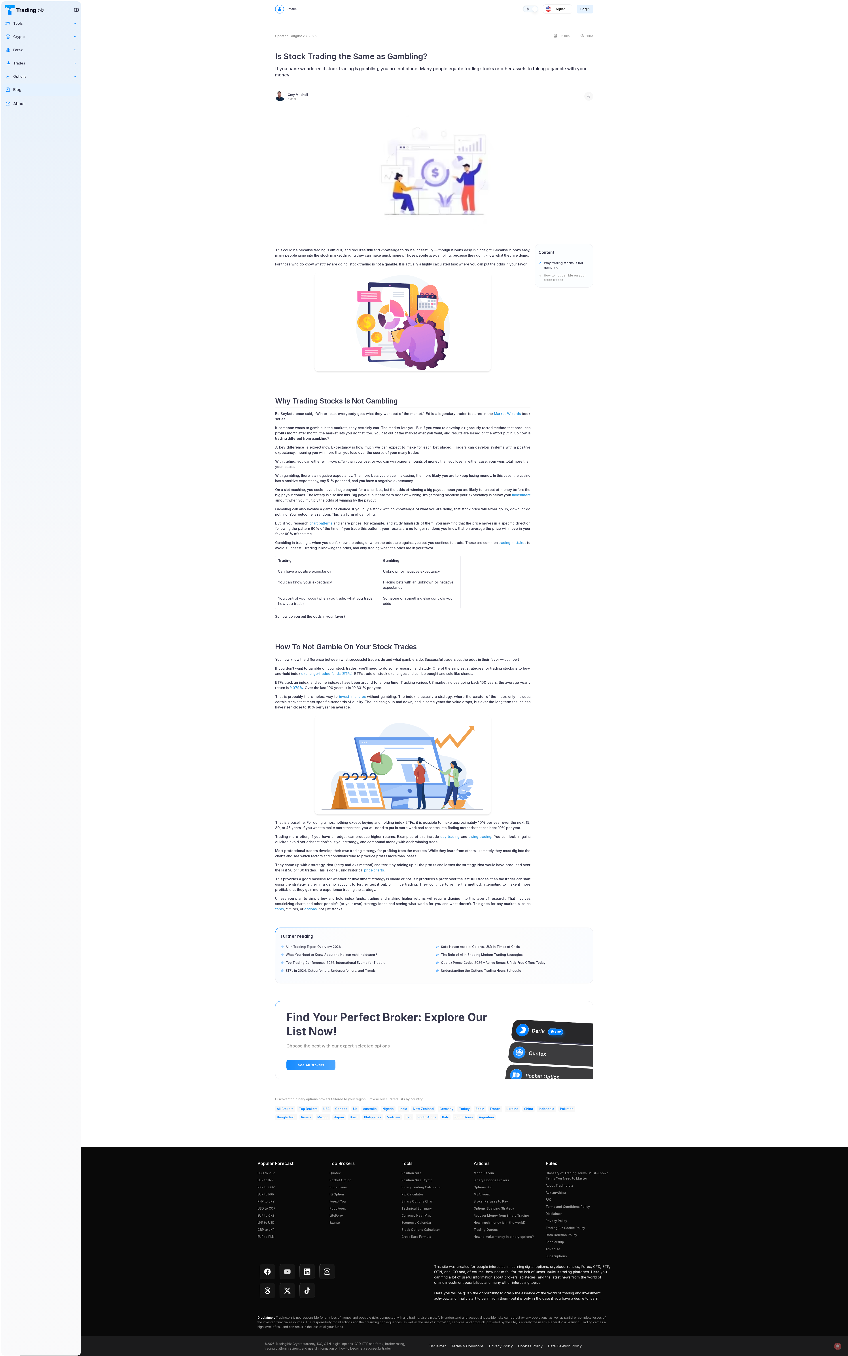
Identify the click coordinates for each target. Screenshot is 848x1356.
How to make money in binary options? (504, 1237)
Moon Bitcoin (484, 1173)
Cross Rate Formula (416, 1237)
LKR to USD (265, 1222)
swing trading (480, 836)
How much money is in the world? (500, 1222)
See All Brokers (311, 1065)
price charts (374, 870)
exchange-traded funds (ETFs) (326, 673)
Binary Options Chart (417, 1201)
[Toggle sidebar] (76, 10)
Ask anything (556, 1192)
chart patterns (320, 523)
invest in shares (352, 696)
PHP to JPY (266, 1201)
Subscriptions (556, 1256)
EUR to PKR (265, 1194)
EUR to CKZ (265, 1215)
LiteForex (336, 1215)
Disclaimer (554, 1214)
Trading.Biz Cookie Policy (565, 1228)
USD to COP (266, 1208)
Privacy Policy (556, 1221)
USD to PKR (266, 1173)
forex (279, 909)
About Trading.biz (559, 1185)
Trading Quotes (486, 1229)
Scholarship (555, 1242)
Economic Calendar (416, 1222)
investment (521, 495)
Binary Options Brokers (491, 1180)
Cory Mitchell (298, 95)
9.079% (296, 688)
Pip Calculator (412, 1194)
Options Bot (483, 1187)
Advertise (553, 1249)
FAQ (548, 1199)
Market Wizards (507, 413)
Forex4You (337, 1201)
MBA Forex (482, 1194)
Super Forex (338, 1187)
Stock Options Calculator (420, 1229)
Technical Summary (416, 1208)
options (310, 909)
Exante (334, 1222)
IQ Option (336, 1194)
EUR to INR (265, 1180)
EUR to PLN (265, 1237)
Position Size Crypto (417, 1180)
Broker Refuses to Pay (491, 1201)
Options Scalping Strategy (494, 1208)
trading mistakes (512, 542)
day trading (450, 836)
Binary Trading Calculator (421, 1187)
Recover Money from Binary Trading (501, 1215)
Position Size (411, 1173)
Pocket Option (340, 1180)
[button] (41, 23)
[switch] (530, 9)
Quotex (335, 1173)
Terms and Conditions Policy (568, 1206)
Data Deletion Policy (561, 1235)
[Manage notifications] (837, 1346)
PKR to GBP (266, 1187)
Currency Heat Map (416, 1215)
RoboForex (337, 1208)
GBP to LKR (265, 1229)
